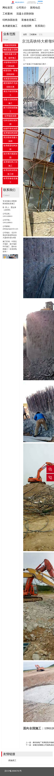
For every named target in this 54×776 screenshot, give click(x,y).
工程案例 (8, 14)
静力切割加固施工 (10, 110)
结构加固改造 (10, 20)
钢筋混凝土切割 (10, 50)
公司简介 (21, 8)
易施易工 (12, 760)
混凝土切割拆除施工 (10, 101)
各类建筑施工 (10, 26)
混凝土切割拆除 (25, 14)
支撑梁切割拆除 (10, 79)
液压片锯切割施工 (10, 93)
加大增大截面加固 (10, 156)
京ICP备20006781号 (13, 771)
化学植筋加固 (10, 116)
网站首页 (8, 8)
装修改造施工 (28, 20)
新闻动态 (35, 8)
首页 (25, 35)
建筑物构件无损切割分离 (10, 85)
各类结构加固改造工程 (10, 172)
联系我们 (40, 26)
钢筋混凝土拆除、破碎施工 (10, 56)
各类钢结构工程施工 (10, 164)
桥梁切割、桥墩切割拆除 (10, 72)
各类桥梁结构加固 (10, 148)
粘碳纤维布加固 (10, 129)
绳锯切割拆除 (10, 45)
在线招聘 (26, 26)
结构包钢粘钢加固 (10, 122)
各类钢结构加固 (10, 133)
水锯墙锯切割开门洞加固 (10, 64)
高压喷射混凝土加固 (10, 139)
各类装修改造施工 (10, 180)
